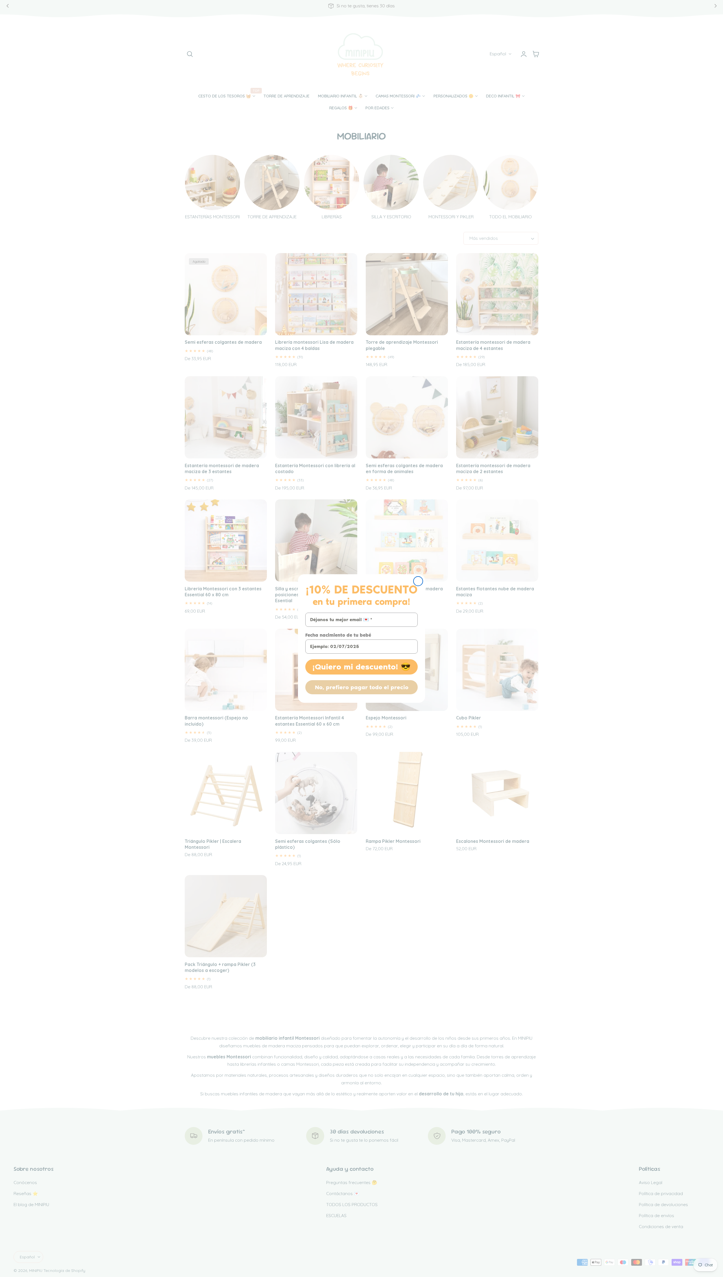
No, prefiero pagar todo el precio (361, 687)
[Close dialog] (418, 581)
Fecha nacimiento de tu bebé (338, 635)
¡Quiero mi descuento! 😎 (361, 666)
